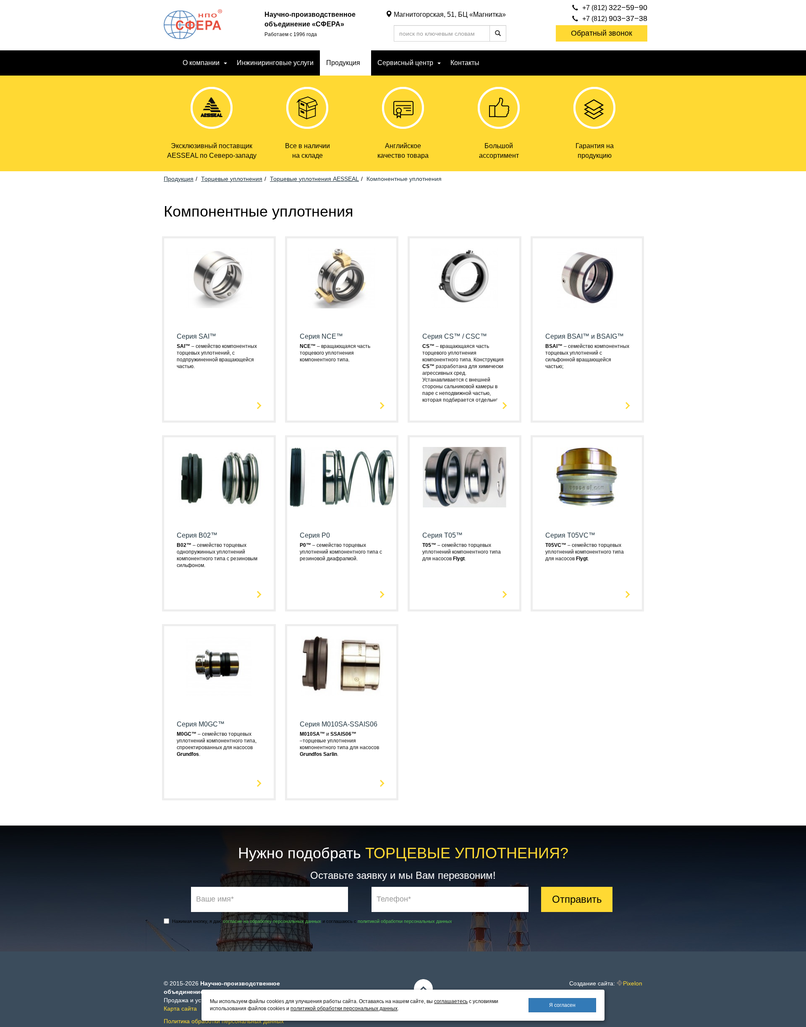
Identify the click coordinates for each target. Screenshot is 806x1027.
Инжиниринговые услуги (275, 62)
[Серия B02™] (219, 477)
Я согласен (562, 1005)
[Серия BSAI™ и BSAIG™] (587, 278)
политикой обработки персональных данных (405, 921)
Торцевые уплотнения (231, 178)
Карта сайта (180, 1008)
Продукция (179, 178)
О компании (201, 62)
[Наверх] (423, 988)
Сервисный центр (405, 62)
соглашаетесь (451, 1001)
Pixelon (632, 983)
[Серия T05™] (464, 477)
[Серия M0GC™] (219, 666)
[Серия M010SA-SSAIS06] (342, 666)
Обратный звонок (601, 33)
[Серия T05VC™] (587, 477)
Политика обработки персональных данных (224, 1021)
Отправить (577, 899)
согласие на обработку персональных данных (272, 921)
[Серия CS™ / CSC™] (464, 278)
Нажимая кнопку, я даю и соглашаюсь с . (312, 921)
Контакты (464, 62)
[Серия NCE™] (342, 278)
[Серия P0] (342, 477)
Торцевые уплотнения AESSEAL (314, 178)
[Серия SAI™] (219, 278)
